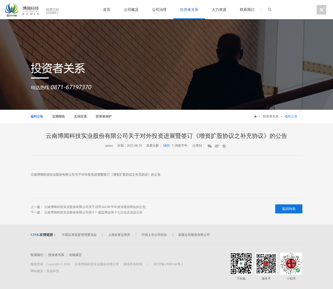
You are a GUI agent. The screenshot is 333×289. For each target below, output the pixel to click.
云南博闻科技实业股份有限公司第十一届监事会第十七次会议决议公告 (92, 212)
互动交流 (80, 116)
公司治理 (159, 10)
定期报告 (58, 116)
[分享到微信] (210, 146)
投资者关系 (189, 10)
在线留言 (75, 255)
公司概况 (131, 10)
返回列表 (289, 209)
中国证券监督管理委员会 (79, 234)
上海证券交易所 (119, 234)
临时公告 (37, 116)
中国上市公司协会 (154, 234)
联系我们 (247, 10)
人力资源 (219, 10)
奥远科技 (52, 271)
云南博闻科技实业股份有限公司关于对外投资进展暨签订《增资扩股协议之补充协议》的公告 (96, 174)
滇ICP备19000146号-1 (167, 264)
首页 (106, 10)
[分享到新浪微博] (217, 146)
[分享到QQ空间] (224, 146)
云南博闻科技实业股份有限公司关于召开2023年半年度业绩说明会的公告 (94, 207)
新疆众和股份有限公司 (194, 234)
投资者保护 (104, 116)
